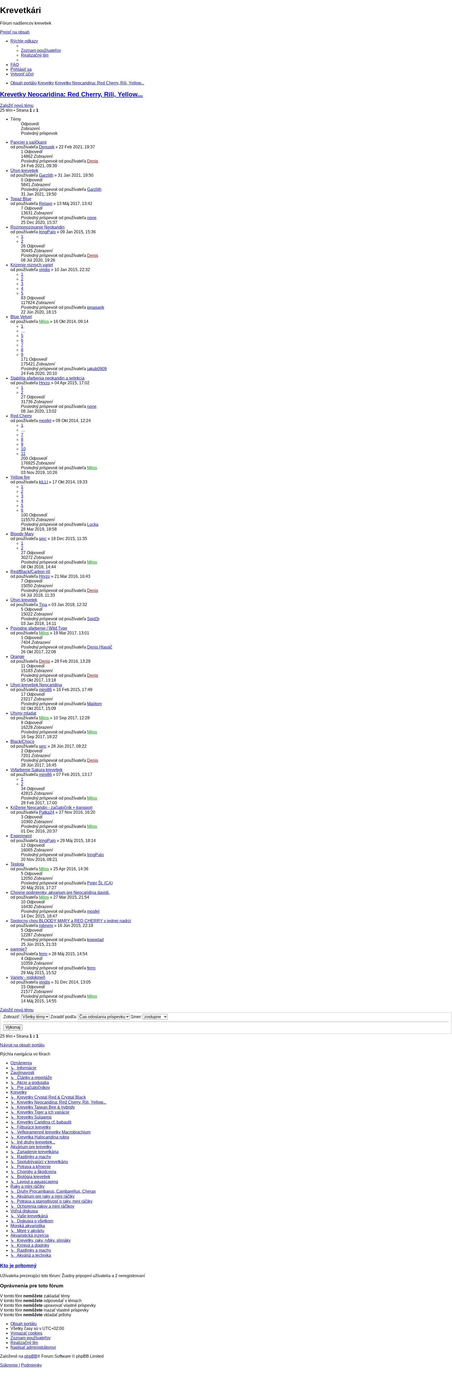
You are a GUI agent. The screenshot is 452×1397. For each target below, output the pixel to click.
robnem (46, 925)
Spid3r (93, 619)
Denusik (46, 147)
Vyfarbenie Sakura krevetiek (36, 770)
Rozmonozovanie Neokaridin (37, 227)
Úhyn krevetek (23, 600)
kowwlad (95, 939)
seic (43, 538)
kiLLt (43, 482)
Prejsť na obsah (15, 32)
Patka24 (46, 812)
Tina (43, 604)
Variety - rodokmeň (27, 977)
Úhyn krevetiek (24, 170)
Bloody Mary (22, 534)
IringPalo (47, 232)
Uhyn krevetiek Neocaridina (36, 685)
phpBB (30, 1356)
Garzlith (46, 175)
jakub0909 (97, 368)
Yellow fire (20, 477)
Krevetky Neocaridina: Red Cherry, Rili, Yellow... (71, 94)
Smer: (137, 1017)
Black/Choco (22, 741)
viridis (44, 269)
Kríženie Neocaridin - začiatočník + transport (51, 807)
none (92, 217)
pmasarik (95, 307)
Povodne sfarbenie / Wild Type (38, 628)
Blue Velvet (21, 317)
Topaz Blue (20, 199)
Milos (44, 321)
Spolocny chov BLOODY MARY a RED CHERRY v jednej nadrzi (70, 921)
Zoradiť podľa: (64, 1017)
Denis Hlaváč (99, 647)
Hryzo (44, 383)
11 (23, 453)
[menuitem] (41, 50)
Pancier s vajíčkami (28, 142)
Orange (17, 656)
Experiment (21, 836)
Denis (92, 161)
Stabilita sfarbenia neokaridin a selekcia (47, 378)
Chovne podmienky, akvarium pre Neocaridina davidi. (60, 892)
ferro (43, 954)
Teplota (17, 864)
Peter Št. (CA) (100, 883)
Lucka (92, 524)
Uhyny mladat (23, 713)
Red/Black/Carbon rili (30, 571)
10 (23, 449)
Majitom (94, 704)
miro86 (45, 689)
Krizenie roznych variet (31, 265)
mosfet (45, 420)
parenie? (18, 949)
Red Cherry (21, 416)
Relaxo (45, 203)
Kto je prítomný (18, 1265)
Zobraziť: (12, 1017)
